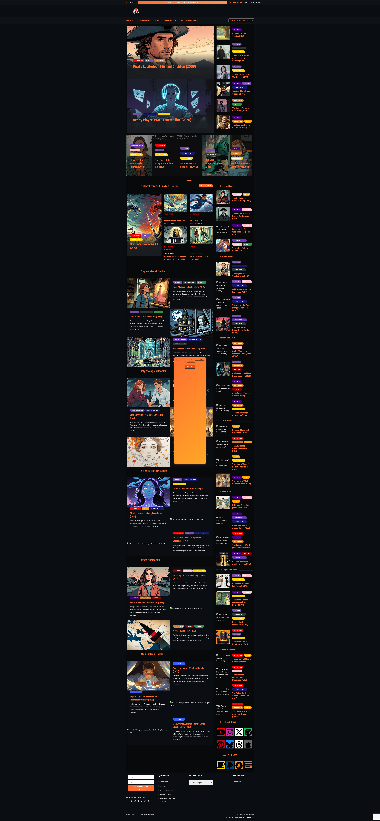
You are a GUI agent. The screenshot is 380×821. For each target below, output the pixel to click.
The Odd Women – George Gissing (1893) (241, 199)
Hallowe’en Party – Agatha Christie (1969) (241, 562)
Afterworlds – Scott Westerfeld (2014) (240, 75)
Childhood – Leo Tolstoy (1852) (239, 34)
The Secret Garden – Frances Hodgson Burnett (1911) (240, 602)
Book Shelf (129, 20)
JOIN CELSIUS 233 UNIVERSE (141, 788)
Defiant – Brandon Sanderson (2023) (189, 488)
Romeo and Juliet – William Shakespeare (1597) (241, 231)
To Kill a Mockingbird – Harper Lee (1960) (242, 413)
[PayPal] (230, 765)
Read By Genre (143, 20)
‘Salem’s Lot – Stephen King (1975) (146, 316)
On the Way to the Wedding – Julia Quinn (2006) (241, 353)
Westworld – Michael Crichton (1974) (241, 92)
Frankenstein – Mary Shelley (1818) (189, 348)
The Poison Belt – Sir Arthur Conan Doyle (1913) (241, 695)
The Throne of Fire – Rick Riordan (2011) (241, 642)
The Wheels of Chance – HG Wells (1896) (242, 660)
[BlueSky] (230, 744)
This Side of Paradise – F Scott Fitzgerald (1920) (242, 466)
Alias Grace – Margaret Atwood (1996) (242, 394)
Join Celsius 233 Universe (189, 20)
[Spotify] (248, 732)
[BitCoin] (239, 765)
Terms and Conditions (146, 815)
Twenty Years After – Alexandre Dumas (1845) (241, 714)
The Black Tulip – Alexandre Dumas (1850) (239, 448)
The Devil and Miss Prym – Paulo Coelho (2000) (240, 330)
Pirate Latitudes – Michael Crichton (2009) (164, 66)
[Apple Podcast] (248, 744)
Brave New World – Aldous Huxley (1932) (241, 526)
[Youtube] (221, 732)
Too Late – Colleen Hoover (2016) (240, 249)
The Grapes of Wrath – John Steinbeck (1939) (241, 546)
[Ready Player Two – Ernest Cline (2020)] (170, 106)
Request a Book (166, 794)
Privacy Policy (199, 360)
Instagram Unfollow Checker (167, 800)
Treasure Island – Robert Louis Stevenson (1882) (239, 677)
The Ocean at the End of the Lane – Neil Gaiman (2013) (241, 58)
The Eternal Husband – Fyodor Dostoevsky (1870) (241, 216)
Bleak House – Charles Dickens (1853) (147, 602)
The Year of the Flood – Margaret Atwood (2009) (242, 307)
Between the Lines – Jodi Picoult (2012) (240, 584)
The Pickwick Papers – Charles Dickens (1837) (241, 126)
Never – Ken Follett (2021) (185, 630)
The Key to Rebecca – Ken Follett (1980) (241, 109)
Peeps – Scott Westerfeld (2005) (240, 623)
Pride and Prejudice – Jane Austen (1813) (241, 506)
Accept (190, 367)
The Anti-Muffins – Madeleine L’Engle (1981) (189, 163)
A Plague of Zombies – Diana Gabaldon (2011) (241, 374)
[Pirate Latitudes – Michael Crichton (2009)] (170, 52)
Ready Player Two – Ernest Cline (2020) (162, 120)
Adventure (205, 186)
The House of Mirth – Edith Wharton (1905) (241, 482)
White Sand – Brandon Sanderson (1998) (241, 290)
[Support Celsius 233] (248, 765)
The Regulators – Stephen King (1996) (240, 274)
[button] (187, 180)
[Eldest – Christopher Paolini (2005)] (144, 225)
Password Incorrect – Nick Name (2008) (241, 431)
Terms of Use (191, 362)
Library (156, 20)
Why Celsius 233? (170, 20)
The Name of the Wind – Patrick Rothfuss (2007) (182, 2)
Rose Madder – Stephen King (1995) (189, 286)
